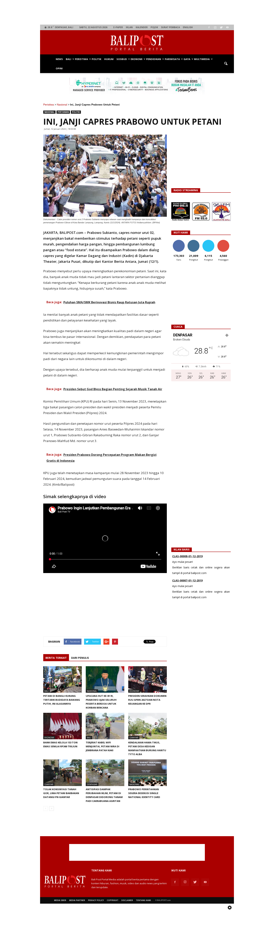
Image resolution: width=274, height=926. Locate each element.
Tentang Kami (143, 900)
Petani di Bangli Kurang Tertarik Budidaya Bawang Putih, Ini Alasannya (61, 699)
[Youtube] (227, 27)
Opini (59, 68)
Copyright (112, 900)
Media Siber (60, 900)
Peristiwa (81, 59)
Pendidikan (153, 59)
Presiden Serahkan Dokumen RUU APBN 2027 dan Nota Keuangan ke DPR (147, 699)
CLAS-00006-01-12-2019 (187, 582)
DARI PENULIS (80, 658)
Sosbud (121, 59)
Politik (96, 59)
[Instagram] (215, 27)
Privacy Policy (96, 900)
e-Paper (118, 27)
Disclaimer (127, 900)
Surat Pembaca (170, 27)
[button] (225, 63)
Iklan (129, 27)
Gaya (187, 59)
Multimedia (202, 59)
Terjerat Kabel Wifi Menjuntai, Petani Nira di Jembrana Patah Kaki (102, 746)
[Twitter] (221, 27)
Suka (179, 241)
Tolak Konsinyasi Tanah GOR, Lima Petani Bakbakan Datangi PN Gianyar (61, 793)
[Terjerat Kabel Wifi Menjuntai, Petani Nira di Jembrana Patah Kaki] (105, 726)
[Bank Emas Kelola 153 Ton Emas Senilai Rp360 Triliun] (62, 726)
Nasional (62, 104)
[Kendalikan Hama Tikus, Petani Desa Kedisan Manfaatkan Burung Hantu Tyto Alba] (147, 726)
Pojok (154, 27)
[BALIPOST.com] (137, 42)
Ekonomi (136, 59)
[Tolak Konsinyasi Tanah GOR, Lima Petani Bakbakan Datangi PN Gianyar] (62, 772)
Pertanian (63, 112)
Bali (68, 59)
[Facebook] (209, 27)
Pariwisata (172, 59)
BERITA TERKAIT (56, 658)
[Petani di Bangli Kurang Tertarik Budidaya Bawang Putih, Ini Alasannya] (62, 679)
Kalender (142, 27)
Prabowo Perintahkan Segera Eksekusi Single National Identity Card (144, 793)
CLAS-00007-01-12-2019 (187, 558)
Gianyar (133, 737)
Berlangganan (225, 241)
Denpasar (92, 784)
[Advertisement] (137, 12)
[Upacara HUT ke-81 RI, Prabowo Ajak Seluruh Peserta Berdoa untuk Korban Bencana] (105, 679)
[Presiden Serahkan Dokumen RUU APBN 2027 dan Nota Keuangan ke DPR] (147, 679)
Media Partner (77, 900)
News (59, 59)
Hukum (109, 59)
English (188, 27)
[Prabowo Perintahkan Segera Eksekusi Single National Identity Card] (147, 772)
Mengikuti (193, 241)
